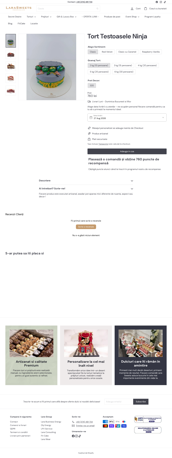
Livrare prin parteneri (20, 435)
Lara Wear (46, 439)
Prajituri (45, 16)
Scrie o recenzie (86, 226)
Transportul (103, 144)
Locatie (34, 23)
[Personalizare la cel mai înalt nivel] (86, 343)
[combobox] (68, 9)
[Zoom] (51, 67)
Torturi (30, 16)
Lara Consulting (48, 432)
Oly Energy (46, 425)
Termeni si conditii (19, 432)
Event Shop (131, 16)
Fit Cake (45, 435)
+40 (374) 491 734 (84, 2)
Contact (14, 421)
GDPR (12, 428)
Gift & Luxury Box (65, 16)
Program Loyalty (153, 16)
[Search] (97, 9)
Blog (10, 23)
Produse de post (112, 16)
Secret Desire (14, 16)
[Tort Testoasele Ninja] (17, 280)
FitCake (21, 23)
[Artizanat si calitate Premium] (31, 343)
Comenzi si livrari (18, 425)
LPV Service (46, 428)
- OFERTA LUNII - (90, 16)
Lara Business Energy (51, 421)
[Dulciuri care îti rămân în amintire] (141, 343)
